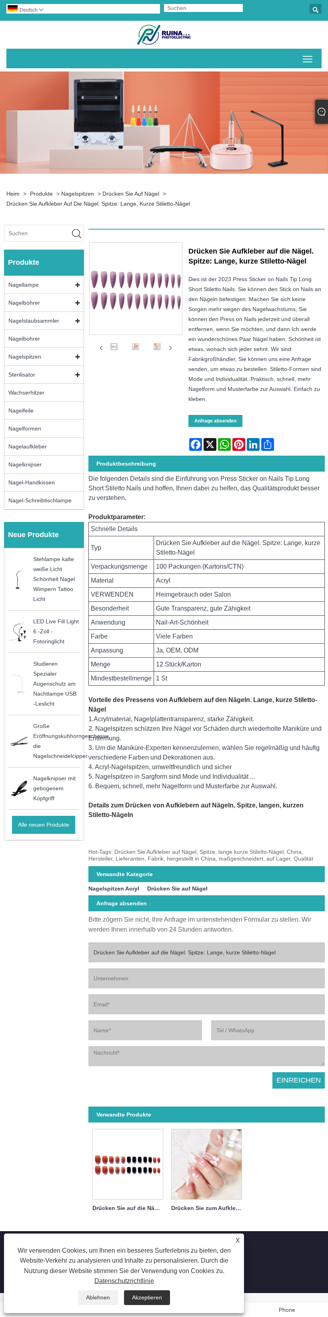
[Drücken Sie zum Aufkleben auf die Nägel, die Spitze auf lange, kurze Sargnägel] (206, 1163)
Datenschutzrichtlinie (124, 1280)
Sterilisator (21, 374)
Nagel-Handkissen (31, 482)
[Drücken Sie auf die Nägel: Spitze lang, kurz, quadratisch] (127, 1163)
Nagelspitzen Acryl (113, 888)
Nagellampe (23, 285)
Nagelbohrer (24, 302)
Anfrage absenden (215, 421)
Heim (13, 193)
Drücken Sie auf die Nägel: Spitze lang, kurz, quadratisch (129, 1208)
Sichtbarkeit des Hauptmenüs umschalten (308, 58)
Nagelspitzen (77, 193)
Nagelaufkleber (27, 446)
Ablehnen (98, 1297)
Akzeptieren (147, 1297)
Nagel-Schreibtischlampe (40, 500)
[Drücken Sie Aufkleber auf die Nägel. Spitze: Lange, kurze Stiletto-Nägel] (114, 348)
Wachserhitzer (26, 392)
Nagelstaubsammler (33, 320)
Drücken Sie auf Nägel (130, 193)
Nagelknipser (25, 464)
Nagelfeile (21, 410)
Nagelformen (24, 428)
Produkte (41, 193)
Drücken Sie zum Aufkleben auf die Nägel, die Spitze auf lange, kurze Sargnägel (208, 1208)
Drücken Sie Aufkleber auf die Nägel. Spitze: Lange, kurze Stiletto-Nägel (98, 203)
